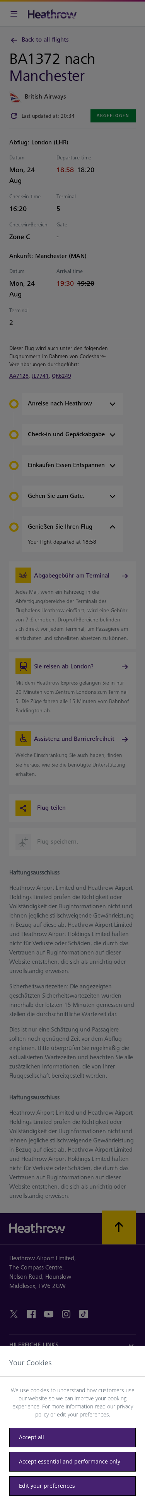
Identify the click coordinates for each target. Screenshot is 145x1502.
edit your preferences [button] (83, 1414)
